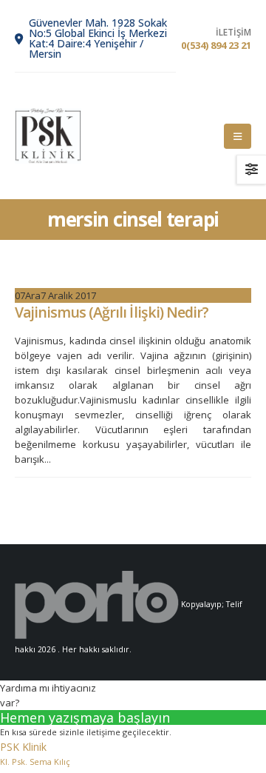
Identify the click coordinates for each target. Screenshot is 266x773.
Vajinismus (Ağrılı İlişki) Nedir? (111, 312)
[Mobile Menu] (237, 136)
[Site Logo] (48, 136)
